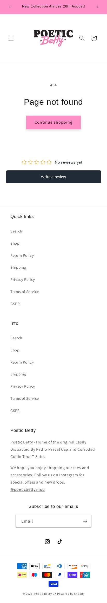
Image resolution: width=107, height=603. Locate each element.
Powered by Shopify (70, 594)
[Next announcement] (97, 7)
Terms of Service (24, 291)
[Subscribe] (85, 521)
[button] (11, 38)
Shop (14, 243)
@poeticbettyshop (27, 489)
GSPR (15, 303)
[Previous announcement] (10, 7)
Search (16, 231)
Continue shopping (54, 122)
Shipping (18, 267)
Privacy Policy (22, 279)
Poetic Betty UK (45, 594)
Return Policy (22, 255)
